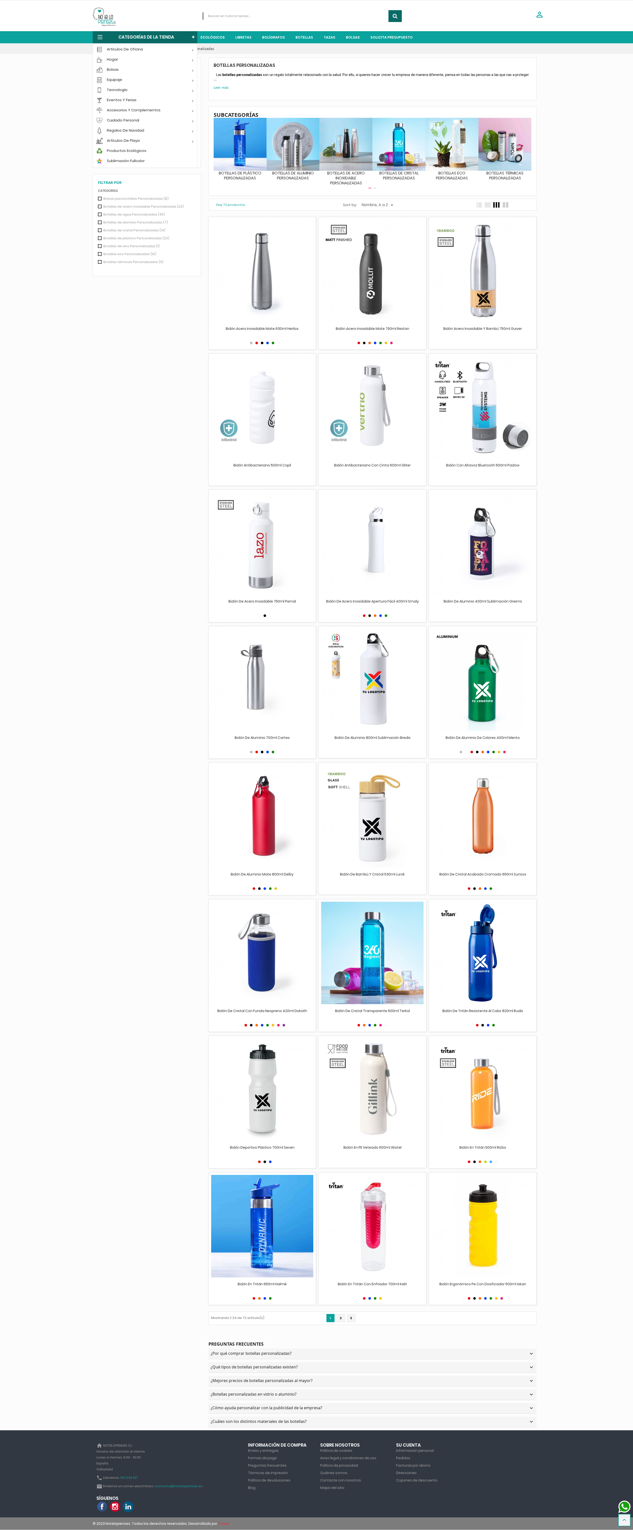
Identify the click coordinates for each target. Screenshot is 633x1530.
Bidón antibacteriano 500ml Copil (262, 465)
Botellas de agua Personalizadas (134, 214)
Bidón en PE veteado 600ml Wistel (372, 1147)
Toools (224, 1523)
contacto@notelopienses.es (179, 1486)
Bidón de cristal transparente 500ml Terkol (372, 1010)
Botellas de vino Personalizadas (131, 246)
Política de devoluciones (269, 1480)
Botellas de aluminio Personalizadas (135, 222)
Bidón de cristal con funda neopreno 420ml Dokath (262, 1010)
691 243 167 (129, 1477)
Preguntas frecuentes (267, 1465)
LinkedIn (128, 1506)
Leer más (221, 87)
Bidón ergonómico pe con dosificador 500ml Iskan (482, 1284)
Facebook (102, 1506)
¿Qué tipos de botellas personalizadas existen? (373, 1367)
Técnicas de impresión (268, 1472)
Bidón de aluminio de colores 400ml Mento (483, 737)
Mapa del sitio (332, 1487)
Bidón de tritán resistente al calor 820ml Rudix (482, 1010)
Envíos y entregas (263, 1450)
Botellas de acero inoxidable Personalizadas (143, 206)
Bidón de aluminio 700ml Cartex (262, 737)
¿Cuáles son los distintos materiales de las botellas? (373, 1422)
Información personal (415, 1450)
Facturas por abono (413, 1465)
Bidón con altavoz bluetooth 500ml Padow (483, 465)
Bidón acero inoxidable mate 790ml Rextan (372, 328)
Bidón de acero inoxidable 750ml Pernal (262, 601)
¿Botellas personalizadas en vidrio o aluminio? (373, 1394)
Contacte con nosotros (340, 1480)
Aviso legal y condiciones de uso (348, 1458)
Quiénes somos (333, 1472)
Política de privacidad (339, 1465)
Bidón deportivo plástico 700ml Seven (262, 1147)
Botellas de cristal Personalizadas (134, 230)
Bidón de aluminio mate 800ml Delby (262, 874)
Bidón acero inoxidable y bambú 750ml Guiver (482, 328)
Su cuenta (408, 1445)
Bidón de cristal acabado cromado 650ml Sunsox (482, 874)
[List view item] (479, 205)
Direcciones (406, 1472)
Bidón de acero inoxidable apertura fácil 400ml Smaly (372, 601)
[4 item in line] (496, 205)
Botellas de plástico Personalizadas (136, 238)
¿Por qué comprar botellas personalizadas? (373, 1354)
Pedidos (403, 1458)
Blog (251, 1487)
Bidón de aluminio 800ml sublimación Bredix (372, 737)
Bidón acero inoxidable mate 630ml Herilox (262, 328)
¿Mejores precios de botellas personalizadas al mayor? (373, 1381)
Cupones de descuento (416, 1480)
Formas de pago (262, 1458)
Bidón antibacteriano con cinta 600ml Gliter (372, 465)
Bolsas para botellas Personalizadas (136, 198)
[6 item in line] (487, 205)
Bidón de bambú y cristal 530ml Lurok (372, 874)
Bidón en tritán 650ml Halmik (262, 1284)
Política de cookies (336, 1450)
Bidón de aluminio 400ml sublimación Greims (483, 601)
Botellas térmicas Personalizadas (133, 262)
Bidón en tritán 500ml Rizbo (482, 1147)
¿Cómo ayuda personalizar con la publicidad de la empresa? (373, 1408)
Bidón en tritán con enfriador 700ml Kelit (372, 1284)
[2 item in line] (505, 205)
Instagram (115, 1506)
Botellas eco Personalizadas (129, 254)
